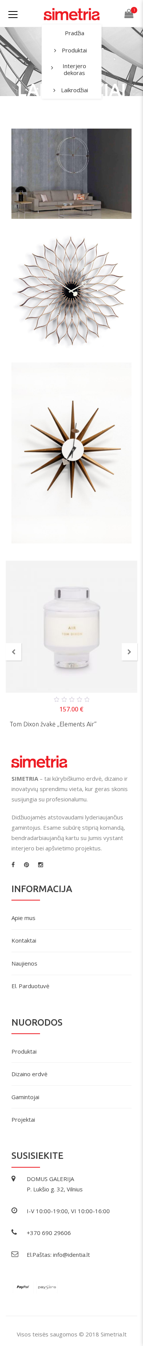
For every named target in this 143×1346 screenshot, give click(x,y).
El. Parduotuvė (30, 986)
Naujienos (24, 963)
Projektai (23, 1119)
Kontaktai (23, 940)
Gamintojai (25, 1097)
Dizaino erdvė (29, 1074)
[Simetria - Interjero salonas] (72, 13)
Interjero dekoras (74, 69)
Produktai (74, 50)
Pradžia (74, 32)
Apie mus (23, 918)
